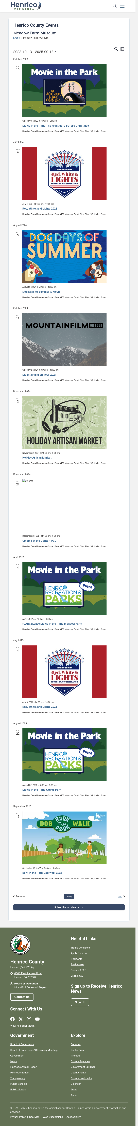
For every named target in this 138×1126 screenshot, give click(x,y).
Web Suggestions (53, 1116)
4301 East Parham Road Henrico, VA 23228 (28, 975)
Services (76, 1044)
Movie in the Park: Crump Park (41, 789)
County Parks (78, 1072)
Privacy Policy (18, 1116)
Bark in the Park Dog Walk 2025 (42, 872)
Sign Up (80, 1002)
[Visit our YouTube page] (37, 1019)
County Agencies (80, 1061)
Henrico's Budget (19, 1072)
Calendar (76, 1083)
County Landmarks (81, 1078)
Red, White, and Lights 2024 (39, 208)
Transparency (17, 1078)
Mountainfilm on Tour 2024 (39, 374)
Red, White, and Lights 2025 (39, 706)
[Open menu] (122, 6)
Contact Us (21, 997)
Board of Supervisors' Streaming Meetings (34, 1050)
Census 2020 (78, 970)
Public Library (18, 1089)
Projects (75, 1055)
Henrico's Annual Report (23, 1066)
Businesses (77, 964)
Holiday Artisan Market (36, 457)
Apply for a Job (79, 953)
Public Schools (18, 1083)
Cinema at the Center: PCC (39, 540)
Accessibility (73, 1116)
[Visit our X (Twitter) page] (21, 1019)
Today (69, 896)
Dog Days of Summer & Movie (41, 291)
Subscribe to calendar (67, 907)
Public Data (77, 1050)
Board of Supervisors (22, 1044)
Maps (74, 1089)
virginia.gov (77, 975)
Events (17, 37)
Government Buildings (83, 1066)
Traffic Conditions (81, 947)
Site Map (34, 1116)
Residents (76, 958)
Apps (74, 1095)
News (13, 1061)
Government (17, 1055)
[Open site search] (114, 6)
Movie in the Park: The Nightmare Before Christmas (55, 125)
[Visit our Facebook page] (12, 1019)
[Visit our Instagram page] (29, 1019)
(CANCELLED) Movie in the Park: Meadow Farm (52, 623)
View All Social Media (22, 1025)
